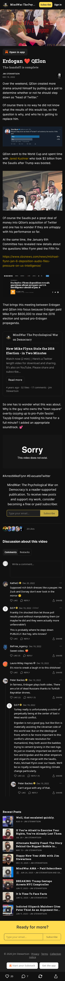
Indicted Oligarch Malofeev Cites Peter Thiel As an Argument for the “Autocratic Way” (38, 908)
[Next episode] (11, 42)
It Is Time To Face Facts (31, 893)
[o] (8, 821)
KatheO (14, 583)
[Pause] (4, 42)
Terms (44, 953)
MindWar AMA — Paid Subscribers (39, 868)
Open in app (17, 52)
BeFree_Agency (19, 646)
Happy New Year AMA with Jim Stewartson (37, 857)
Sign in (58, 4)
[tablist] (17, 552)
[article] (32, 821)
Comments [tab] (10, 552)
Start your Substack (23, 965)
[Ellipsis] (60, 583)
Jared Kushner (19, 158)
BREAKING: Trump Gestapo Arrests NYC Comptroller (34, 882)
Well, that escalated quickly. (35, 817)
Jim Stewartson (11, 74)
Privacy (35, 953)
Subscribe (45, 4)
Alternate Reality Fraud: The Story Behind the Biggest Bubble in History (39, 844)
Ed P (12, 608)
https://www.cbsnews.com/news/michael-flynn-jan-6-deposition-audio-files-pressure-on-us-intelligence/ (31, 261)
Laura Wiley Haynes (21, 663)
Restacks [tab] (25, 552)
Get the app (49, 965)
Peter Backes (17, 680)
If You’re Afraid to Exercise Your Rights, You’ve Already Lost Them (39, 832)
